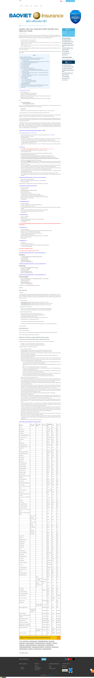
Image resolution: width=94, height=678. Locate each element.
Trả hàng (50, 667)
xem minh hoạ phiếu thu (25, 142)
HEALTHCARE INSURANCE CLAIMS (67, 73)
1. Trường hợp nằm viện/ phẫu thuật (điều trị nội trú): (29, 62)
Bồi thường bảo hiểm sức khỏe (67, 41)
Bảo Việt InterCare (65, 51)
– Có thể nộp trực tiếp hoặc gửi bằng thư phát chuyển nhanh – (32, 69)
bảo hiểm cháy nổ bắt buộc (30, 643)
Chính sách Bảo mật (37, 667)
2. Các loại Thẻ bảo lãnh (26, 79)
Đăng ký (43, 659)
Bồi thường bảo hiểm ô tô (66, 65)
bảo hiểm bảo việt (25, 641)
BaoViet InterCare (65, 49)
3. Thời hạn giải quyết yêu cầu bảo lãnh (29, 80)
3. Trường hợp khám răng (25, 64)
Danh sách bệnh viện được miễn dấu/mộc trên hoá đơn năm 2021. (32, 86)
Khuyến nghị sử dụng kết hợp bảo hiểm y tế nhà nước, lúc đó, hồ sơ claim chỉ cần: (35, 61)
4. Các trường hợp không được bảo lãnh (29, 81)
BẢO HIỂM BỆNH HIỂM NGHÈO (43, 641)
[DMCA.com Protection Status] (3, 677)
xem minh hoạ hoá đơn (32, 142)
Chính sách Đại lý (37, 669)
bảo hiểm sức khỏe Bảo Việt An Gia (31, 645)
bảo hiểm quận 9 (22, 645)
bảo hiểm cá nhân (51, 641)
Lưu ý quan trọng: (25, 60)
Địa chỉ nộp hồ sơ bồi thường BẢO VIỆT (27, 68)
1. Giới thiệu (24, 78)
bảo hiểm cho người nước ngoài (40, 643)
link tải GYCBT (52, 134)
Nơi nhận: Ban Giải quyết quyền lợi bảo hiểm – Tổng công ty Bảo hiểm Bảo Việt (35, 70)
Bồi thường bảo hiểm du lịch (67, 43)
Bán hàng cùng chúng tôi (52, 668)
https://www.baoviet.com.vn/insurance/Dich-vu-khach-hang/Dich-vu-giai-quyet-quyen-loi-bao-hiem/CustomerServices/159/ (38, 332)
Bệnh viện (23, 87)
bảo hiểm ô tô (55, 643)
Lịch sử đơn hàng (64, 667)
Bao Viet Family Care (66, 53)
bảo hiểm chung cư (49, 643)
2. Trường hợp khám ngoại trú (26, 63)
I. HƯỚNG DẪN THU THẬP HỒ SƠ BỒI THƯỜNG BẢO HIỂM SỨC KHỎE (31, 58)
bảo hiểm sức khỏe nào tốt (41, 645)
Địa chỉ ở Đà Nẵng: (26, 73)
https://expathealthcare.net (49, 675)
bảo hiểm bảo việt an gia (33, 641)
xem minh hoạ (31, 136)
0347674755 (22, 667)
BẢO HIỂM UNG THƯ (50, 645)
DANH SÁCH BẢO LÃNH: (25, 83)
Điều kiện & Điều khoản (38, 668)
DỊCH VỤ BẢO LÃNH (24, 77)
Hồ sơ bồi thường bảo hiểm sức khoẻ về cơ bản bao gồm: (30, 59)
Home (20, 25)
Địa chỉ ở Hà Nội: (25, 71)
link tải (35, 94)
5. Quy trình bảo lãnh (26, 82)
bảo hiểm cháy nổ (22, 643)
